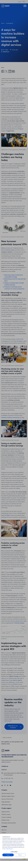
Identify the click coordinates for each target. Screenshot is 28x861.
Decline (20, 854)
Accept (8, 854)
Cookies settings (14, 851)
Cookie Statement (9, 848)
